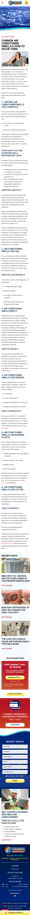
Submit (15, 780)
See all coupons (15, 694)
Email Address (7, 756)
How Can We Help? (8, 772)
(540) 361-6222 (8, 543)
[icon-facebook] (15, 896)
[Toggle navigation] (2, 2)
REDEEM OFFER (13, 677)
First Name (6, 746)
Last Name (6, 751)
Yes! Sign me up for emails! (16, 776)
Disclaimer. (11, 908)
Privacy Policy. (18, 908)
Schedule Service (15, 912)
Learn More (15, 725)
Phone (5, 761)
